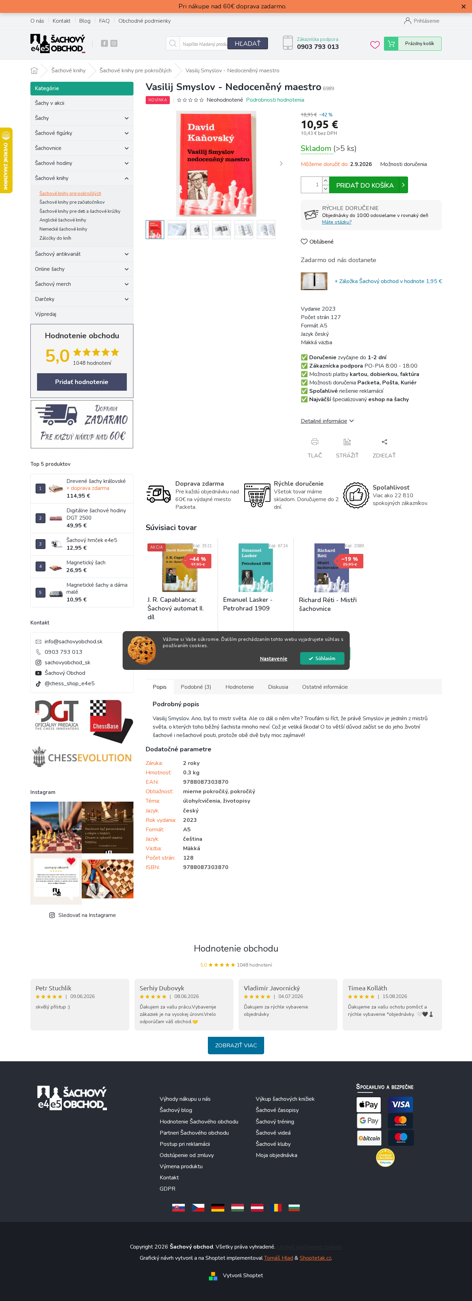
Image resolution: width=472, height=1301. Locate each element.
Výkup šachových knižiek (285, 1099)
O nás (37, 20)
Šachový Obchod (65, 673)
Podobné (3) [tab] (196, 687)
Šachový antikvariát (58, 254)
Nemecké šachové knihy (63, 229)
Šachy (42, 118)
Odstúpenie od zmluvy (187, 1155)
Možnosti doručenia (403, 164)
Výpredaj (45, 314)
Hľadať (248, 43)
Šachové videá (273, 1133)
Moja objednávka (276, 1155)
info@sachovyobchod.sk (74, 641)
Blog (84, 20)
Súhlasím (325, 658)
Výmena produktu (181, 1166)
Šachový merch (53, 284)
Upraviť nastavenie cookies (309, 1247)
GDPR (167, 1189)
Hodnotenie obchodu (236, 948)
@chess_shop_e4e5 (70, 683)
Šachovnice (48, 148)
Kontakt (62, 20)
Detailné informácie (324, 421)
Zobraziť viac (236, 1045)
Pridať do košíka (365, 185)
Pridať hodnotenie (81, 382)
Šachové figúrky (53, 133)
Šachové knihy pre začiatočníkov (72, 202)
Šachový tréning (275, 1122)
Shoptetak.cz (315, 1258)
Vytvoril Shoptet (243, 1275)
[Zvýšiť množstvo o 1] (325, 181)
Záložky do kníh (55, 238)
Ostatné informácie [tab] (325, 687)
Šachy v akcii (49, 103)
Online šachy (50, 269)
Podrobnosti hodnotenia (275, 100)
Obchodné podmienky (144, 20)
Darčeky (45, 299)
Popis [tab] (160, 687)
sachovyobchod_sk (67, 662)
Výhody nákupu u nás (185, 1099)
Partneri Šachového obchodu (194, 1133)
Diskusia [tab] (278, 687)
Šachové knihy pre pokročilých (70, 193)
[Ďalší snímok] (281, 164)
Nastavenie (274, 658)
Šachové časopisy (277, 1110)
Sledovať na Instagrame (87, 915)
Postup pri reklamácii (185, 1144)
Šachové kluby (273, 1144)
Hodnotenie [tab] (239, 687)
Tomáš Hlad (278, 1258)
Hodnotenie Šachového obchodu (199, 1122)
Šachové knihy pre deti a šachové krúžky (80, 211)
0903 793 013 (63, 652)
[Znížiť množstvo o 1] (325, 189)
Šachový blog (176, 1110)
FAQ (104, 20)
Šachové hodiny (53, 163)
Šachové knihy (51, 178)
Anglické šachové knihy (62, 220)
